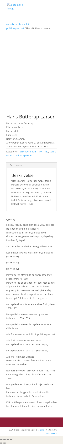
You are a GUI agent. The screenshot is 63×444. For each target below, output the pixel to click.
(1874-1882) (12, 268)
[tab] (31, 165)
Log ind (40, 429)
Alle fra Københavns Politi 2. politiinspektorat (30, 334)
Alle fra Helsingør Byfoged (20, 356)
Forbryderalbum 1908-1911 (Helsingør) (27, 350)
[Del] (4, 439)
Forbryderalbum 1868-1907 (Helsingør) (27, 344)
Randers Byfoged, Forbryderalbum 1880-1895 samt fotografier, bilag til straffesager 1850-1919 (30, 374)
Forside (10, 24)
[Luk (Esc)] (1, 439)
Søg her (10, 246)
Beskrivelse (16, 165)
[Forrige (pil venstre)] (1, 443)
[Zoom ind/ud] (11, 439)
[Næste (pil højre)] (4, 443)
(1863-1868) (12, 256)
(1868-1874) (12, 262)
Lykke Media (51, 433)
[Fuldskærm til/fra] (7, 439)
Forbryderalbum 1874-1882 (33, 151)
